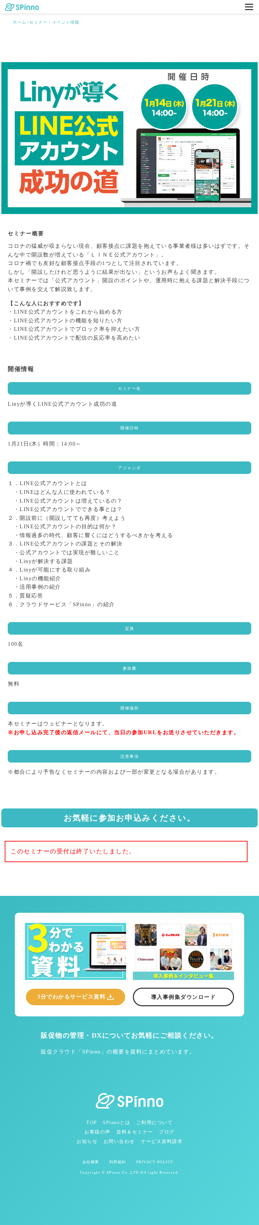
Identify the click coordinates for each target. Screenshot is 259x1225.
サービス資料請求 (161, 1141)
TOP (91, 1122)
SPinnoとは (116, 1122)
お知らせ (87, 1141)
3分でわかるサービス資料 (71, 997)
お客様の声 (97, 1132)
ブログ (167, 1132)
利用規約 (117, 1162)
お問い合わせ (119, 1141)
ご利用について (154, 1122)
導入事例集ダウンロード (183, 997)
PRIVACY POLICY (155, 1162)
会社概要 (90, 1162)
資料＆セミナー (134, 1132)
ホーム (20, 22)
